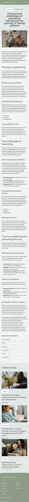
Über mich (4, 485)
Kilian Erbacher (8, 2)
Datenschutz (18, 488)
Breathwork (5, 491)
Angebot (4, 488)
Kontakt (4, 493)
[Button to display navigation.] (25, 2)
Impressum (18, 485)
